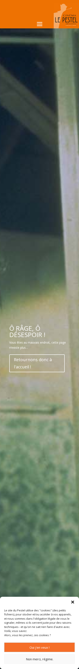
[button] (73, 602)
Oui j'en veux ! (39, 647)
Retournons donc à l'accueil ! (33, 363)
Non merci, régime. (39, 659)
